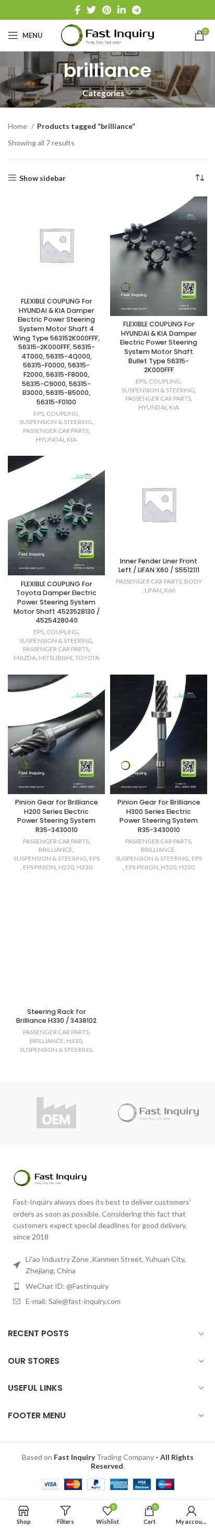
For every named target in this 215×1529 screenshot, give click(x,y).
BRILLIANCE (56, 849)
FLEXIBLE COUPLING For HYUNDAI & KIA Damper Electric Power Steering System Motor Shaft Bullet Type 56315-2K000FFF (158, 347)
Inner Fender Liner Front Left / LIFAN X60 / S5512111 (158, 566)
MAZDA (25, 658)
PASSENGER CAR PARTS (56, 430)
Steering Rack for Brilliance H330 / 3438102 (56, 1016)
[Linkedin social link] (121, 10)
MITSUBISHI (56, 658)
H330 (187, 867)
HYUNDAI (50, 439)
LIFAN (153, 590)
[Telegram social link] (136, 10)
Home (18, 126)
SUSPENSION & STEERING (55, 422)
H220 (66, 867)
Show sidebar (42, 178)
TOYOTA (87, 658)
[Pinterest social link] (106, 10)
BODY (193, 581)
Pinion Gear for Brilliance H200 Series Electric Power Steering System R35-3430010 (56, 816)
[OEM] (56, 1113)
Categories (103, 93)
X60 (169, 590)
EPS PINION (39, 867)
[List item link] (107, 1286)
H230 (84, 867)
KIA (72, 439)
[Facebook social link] (77, 10)
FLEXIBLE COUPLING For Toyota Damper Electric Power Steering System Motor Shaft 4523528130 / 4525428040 (57, 602)
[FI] (159, 1112)
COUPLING (62, 413)
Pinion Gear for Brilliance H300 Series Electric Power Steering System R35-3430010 (158, 816)
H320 (168, 867)
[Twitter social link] (91, 10)
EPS (38, 413)
